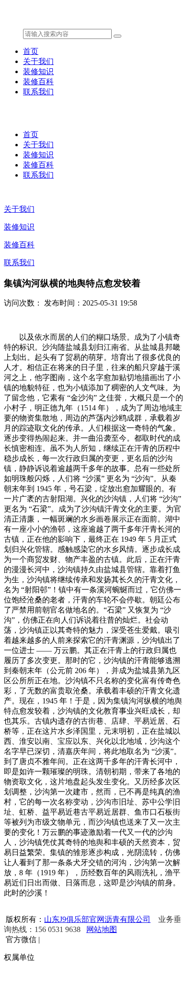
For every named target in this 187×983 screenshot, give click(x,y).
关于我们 (38, 61)
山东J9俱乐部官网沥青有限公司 (97, 919)
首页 (30, 51)
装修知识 (38, 71)
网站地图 (101, 929)
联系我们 (38, 92)
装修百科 (38, 81)
